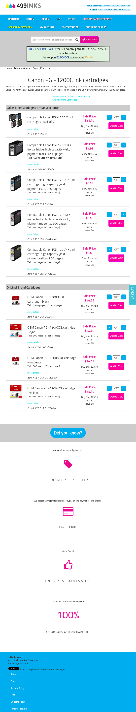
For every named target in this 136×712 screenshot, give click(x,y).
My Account (47, 27)
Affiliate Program (19, 708)
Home (9, 68)
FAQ (13, 694)
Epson (45, 19)
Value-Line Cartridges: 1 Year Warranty (71, 96)
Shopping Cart (95, 27)
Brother (13, 19)
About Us (15, 674)
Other (71, 19)
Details (89, 57)
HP (58, 19)
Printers (18, 68)
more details (33, 128)
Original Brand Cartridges (64, 99)
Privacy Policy (17, 688)
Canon (30, 19)
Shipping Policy (18, 701)
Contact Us (69, 27)
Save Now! (91, 39)
